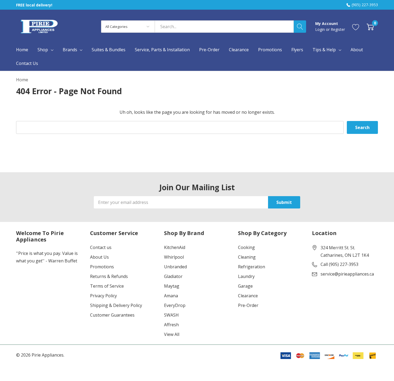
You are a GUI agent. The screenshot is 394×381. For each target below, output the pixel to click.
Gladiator (173, 276)
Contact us (100, 247)
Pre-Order (248, 305)
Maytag (171, 286)
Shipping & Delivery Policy (116, 305)
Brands (70, 49)
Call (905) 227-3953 (339, 264)
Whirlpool (174, 257)
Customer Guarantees (112, 315)
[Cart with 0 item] (370, 26)
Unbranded (175, 267)
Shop (43, 49)
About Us (99, 257)
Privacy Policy (103, 296)
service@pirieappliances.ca (347, 274)
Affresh (171, 325)
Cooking (246, 247)
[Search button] (300, 26)
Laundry (246, 276)
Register (338, 29)
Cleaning (247, 257)
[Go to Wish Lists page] (355, 26)
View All (171, 334)
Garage (245, 286)
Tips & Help (324, 49)
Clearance (248, 296)
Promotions (102, 267)
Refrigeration (251, 267)
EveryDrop (174, 305)
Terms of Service (107, 286)
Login (320, 29)
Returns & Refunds (109, 276)
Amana (171, 296)
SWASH (171, 315)
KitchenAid (174, 247)
